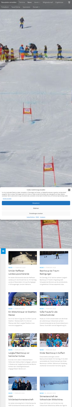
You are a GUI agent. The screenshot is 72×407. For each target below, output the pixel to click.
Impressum (42, 217)
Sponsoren (26, 7)
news (10, 267)
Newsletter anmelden (8, 2)
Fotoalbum (5, 7)
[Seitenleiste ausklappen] (3, 251)
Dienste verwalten (7, 198)
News (30, 2)
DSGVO (37, 217)
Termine (22, 2)
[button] (69, 190)
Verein (36, 2)
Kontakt (35, 7)
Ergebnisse (59, 2)
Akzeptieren (36, 203)
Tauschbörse (15, 7)
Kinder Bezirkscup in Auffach (52, 353)
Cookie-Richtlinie (31, 217)
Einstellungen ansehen (36, 213)
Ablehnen (36, 208)
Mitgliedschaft (48, 2)
